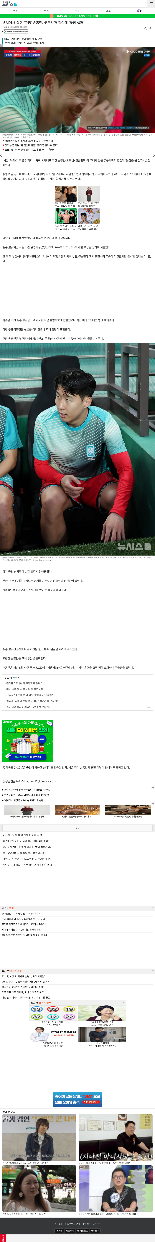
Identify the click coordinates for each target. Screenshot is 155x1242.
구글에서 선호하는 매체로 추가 (17, 31)
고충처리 (96, 1223)
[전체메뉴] (151, 4)
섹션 (77, 10)
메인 (15, 10)
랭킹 (46, 10)
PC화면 (59, 1230)
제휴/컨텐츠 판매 (72, 1223)
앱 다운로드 (82, 1230)
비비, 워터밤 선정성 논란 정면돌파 (24, 689)
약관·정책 (86, 1223)
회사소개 (58, 1223)
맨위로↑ (95, 1230)
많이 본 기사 (9, 1112)
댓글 (77, 827)
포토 (108, 10)
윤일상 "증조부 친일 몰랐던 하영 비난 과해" (29, 695)
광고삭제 (3, 1238)
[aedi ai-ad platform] (17, 48)
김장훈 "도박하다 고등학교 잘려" (24, 683)
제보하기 (70, 1230)
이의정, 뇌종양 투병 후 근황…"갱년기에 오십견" (32, 701)
